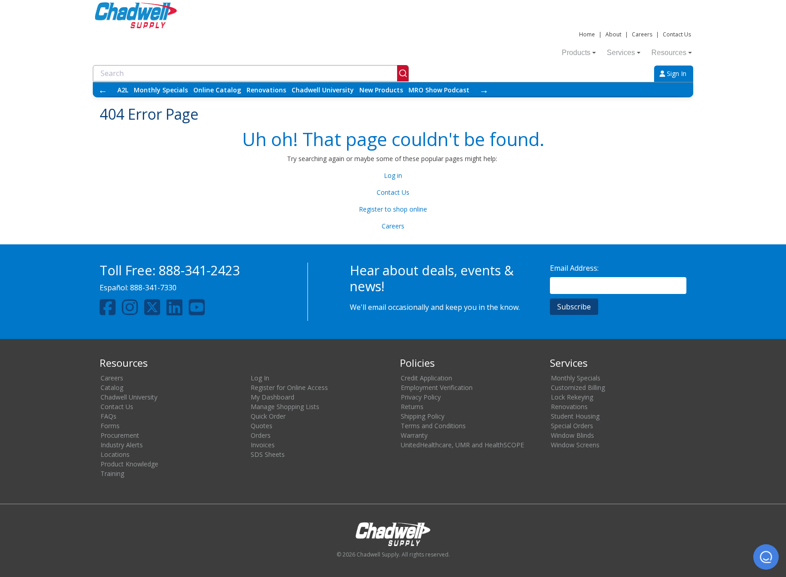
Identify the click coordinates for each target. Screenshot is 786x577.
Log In (260, 378)
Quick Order (268, 416)
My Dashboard (272, 397)
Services (621, 52)
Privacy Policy (421, 397)
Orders (261, 435)
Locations (115, 454)
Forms (110, 425)
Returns (412, 406)
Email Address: (574, 268)
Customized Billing (578, 387)
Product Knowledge (129, 464)
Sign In (675, 73)
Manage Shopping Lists (285, 406)
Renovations (266, 90)
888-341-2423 (199, 270)
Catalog (112, 387)
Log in (393, 175)
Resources (668, 52)
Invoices (263, 444)
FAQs (108, 416)
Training (112, 473)
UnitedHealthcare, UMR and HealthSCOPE (462, 444)
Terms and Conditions (433, 425)
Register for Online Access (289, 387)
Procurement (120, 435)
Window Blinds (572, 435)
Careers (642, 34)
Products (576, 52)
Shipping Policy (422, 416)
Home (587, 34)
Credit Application (426, 378)
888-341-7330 (153, 288)
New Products (381, 90)
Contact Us (677, 34)
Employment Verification (437, 387)
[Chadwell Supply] (136, 14)
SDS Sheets (268, 454)
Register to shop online (393, 209)
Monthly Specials (161, 90)
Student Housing (575, 416)
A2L (122, 90)
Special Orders (572, 425)
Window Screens (575, 444)
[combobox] (251, 73)
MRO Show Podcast (438, 90)
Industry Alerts (122, 444)
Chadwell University (323, 90)
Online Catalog (217, 90)
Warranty (414, 435)
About (613, 34)
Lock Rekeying (572, 397)
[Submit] (402, 73)
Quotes (261, 425)
